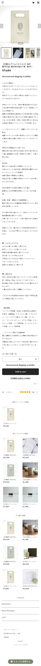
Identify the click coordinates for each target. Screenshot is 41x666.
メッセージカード (9, 354)
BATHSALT (6, 604)
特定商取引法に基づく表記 (11, 633)
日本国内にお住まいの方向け (21, 378)
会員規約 (6, 637)
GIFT (4, 617)
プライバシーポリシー (10, 630)
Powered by (18, 645)
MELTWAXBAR (8, 611)
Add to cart (20, 372)
